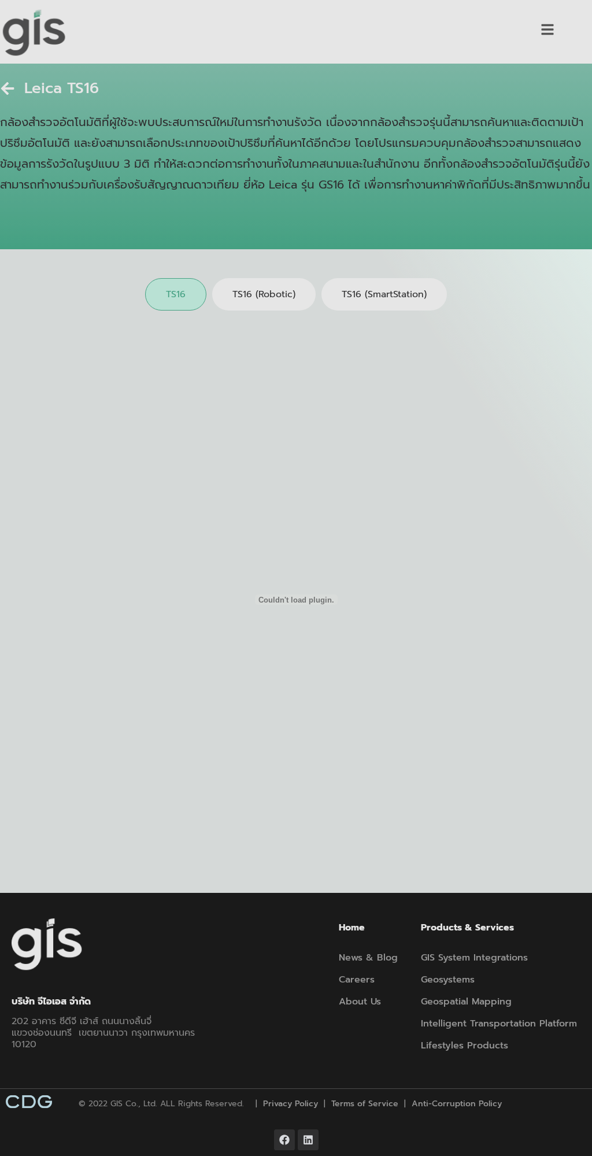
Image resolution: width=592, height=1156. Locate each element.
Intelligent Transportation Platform (499, 1024)
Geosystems (448, 980)
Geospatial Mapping (466, 1002)
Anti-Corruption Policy (457, 1104)
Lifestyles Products (464, 1045)
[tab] (175, 294)
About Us (360, 1002)
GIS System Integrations (474, 958)
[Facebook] (284, 1139)
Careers (357, 980)
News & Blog (368, 958)
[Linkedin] (308, 1139)
